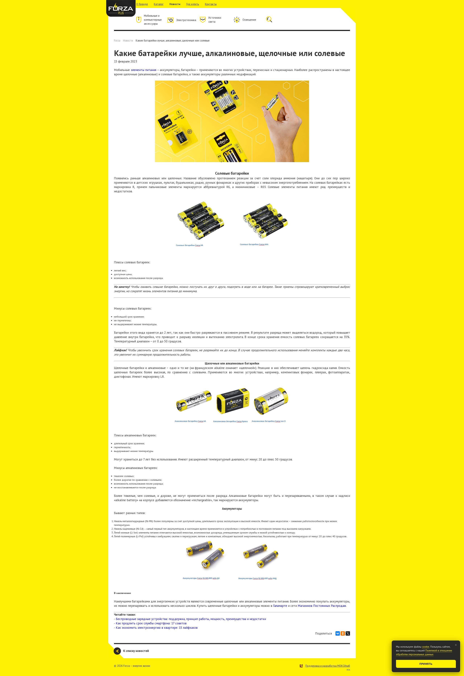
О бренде (142, 4)
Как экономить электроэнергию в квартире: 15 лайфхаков (157, 628)
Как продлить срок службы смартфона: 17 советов (151, 623)
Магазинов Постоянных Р (315, 606)
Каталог (158, 4)
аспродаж (339, 606)
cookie (425, 646)
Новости (174, 4)
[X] (348, 633)
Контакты (211, 4)
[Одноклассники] (343, 633)
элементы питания (143, 70)
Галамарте (280, 606)
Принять (425, 663)
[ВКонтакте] (337, 633)
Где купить (192, 4)
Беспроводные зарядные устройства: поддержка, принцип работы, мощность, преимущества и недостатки (191, 619)
